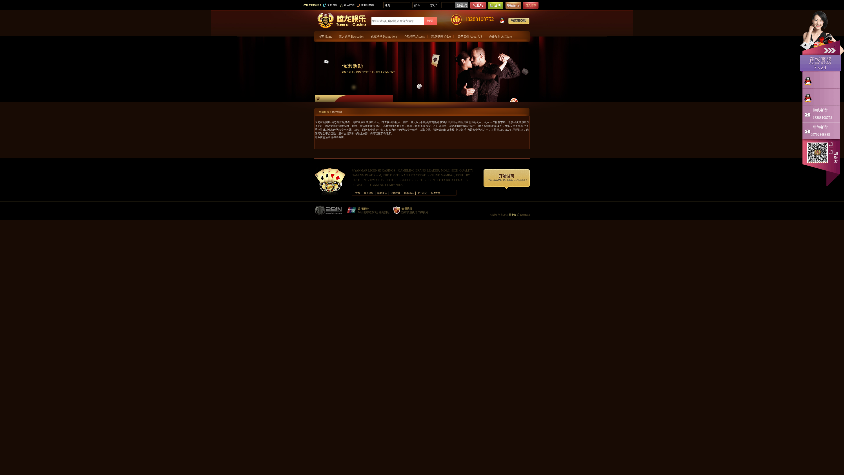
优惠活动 (384, 36)
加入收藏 (349, 5)
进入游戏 (531, 5)
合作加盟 (500, 36)
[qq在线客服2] (821, 98)
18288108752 (479, 19)
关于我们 (470, 36)
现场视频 (441, 36)
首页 (325, 36)
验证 (430, 21)
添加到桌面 (367, 5)
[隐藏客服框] (830, 50)
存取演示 (414, 36)
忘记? (433, 5)
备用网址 (332, 5)
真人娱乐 (351, 36)
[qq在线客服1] (821, 81)
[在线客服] (820, 63)
